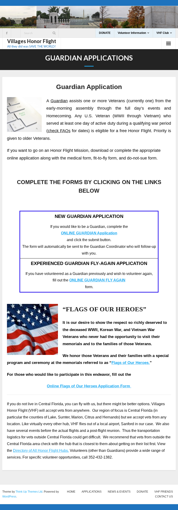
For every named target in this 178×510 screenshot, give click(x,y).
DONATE (105, 33)
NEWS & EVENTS (119, 491)
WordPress (9, 496)
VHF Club (162, 33)
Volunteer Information (132, 33)
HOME (71, 491)
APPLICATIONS (92, 491)
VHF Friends (163, 491)
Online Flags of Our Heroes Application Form (89, 386)
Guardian (59, 101)
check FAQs (59, 130)
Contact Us (164, 496)
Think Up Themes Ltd (29, 491)
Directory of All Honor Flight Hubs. (41, 451)
